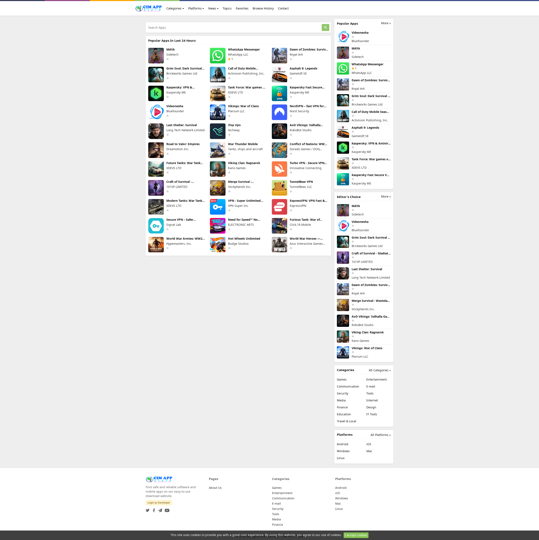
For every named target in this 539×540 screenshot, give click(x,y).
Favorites (242, 8)
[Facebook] (153, 509)
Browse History (263, 8)
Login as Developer (159, 502)
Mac (369, 451)
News (212, 8)
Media (341, 400)
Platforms (195, 8)
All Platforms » (381, 435)
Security (342, 393)
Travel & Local (346, 421)
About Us (215, 488)
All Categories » (380, 370)
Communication (348, 386)
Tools (370, 393)
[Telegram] (159, 509)
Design (371, 407)
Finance (342, 407)
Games (342, 379)
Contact (283, 8)
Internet (372, 400)
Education (344, 414)
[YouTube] (166, 509)
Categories (173, 8)
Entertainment (376, 379)
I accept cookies (356, 535)
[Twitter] (147, 509)
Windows (343, 451)
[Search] (325, 27)
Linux (340, 458)
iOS (368, 444)
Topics (227, 8)
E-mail (370, 386)
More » (386, 23)
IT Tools (371, 414)
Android (342, 444)
